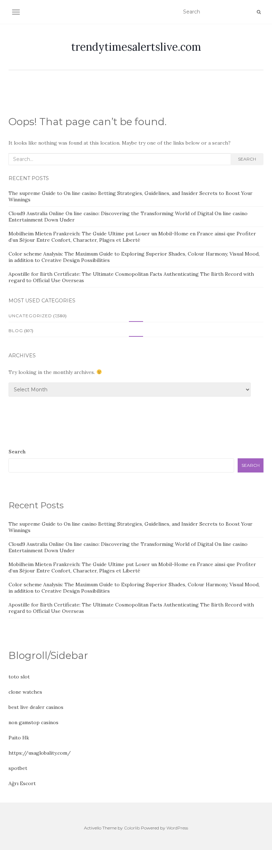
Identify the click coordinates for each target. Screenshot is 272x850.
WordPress (177, 828)
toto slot (19, 676)
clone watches (25, 692)
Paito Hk (18, 737)
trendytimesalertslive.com (136, 46)
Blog (15, 330)
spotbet (17, 768)
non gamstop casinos (33, 722)
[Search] (259, 12)
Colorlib (132, 828)
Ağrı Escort (22, 783)
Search (247, 159)
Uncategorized (30, 315)
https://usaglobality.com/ (39, 753)
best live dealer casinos (35, 707)
